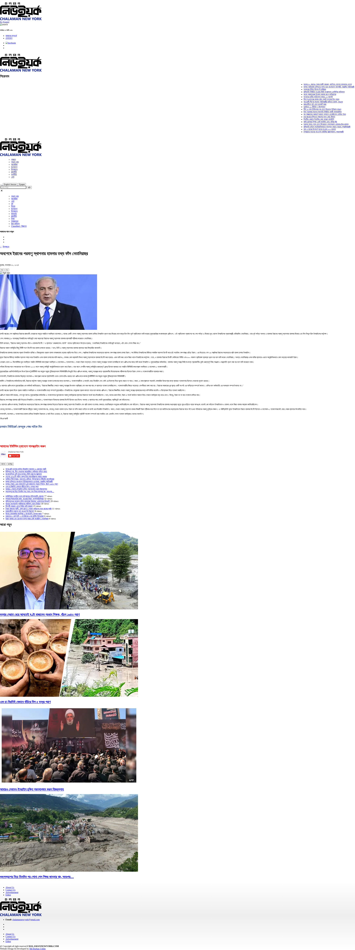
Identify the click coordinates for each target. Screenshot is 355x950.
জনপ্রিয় (10, 464)
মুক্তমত (14, 214)
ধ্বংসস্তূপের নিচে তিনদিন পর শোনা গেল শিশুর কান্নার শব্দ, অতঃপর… (30, 491)
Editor (8, 895)
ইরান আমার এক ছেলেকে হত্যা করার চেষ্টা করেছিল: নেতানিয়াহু (27, 518)
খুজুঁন (29, 187)
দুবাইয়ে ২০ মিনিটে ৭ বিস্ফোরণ (294, 107)
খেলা (12, 177)
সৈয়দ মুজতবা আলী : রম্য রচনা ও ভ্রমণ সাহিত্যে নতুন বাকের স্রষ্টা (29, 509)
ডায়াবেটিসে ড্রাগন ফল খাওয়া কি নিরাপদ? (20, 511)
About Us (10, 887)
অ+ (2, 270)
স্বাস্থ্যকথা (14, 221)
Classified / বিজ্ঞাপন (19, 226)
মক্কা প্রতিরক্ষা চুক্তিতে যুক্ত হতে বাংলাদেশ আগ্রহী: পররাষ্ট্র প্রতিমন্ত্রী (309, 87)
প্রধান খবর (15, 162)
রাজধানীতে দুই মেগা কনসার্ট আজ (295, 104)
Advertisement (12, 892)
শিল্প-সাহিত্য (15, 223)
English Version (10, 184)
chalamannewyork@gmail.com (26, 919)
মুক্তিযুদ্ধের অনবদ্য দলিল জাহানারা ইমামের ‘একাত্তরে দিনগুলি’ (28, 501)
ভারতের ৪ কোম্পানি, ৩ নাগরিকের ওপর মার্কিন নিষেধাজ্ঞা (25, 516)
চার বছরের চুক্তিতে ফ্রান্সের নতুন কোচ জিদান (299, 117)
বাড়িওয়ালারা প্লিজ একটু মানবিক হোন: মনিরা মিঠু (300, 122)
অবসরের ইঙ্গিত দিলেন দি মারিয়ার (295, 89)
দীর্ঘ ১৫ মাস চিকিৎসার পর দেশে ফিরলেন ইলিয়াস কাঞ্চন (302, 109)
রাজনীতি (14, 172)
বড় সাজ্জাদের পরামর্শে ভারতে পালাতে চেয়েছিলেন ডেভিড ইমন (305, 114)
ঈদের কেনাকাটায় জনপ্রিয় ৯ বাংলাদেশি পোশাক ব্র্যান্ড (24, 513)
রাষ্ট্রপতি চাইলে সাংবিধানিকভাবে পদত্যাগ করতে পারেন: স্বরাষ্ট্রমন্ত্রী (307, 127)
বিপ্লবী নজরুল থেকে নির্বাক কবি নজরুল (19, 506)
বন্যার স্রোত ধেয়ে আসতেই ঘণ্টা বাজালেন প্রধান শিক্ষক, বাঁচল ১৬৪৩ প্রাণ (32, 484)
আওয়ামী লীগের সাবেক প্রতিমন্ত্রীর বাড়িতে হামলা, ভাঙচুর (303, 102)
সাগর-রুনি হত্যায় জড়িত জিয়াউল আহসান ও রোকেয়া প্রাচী (26, 469)
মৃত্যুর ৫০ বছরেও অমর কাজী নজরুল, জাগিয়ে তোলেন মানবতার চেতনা (308, 84)
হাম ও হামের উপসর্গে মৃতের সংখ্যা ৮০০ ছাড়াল (300, 129)
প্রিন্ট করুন (6, 273)
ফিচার (13, 206)
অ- (7, 270)
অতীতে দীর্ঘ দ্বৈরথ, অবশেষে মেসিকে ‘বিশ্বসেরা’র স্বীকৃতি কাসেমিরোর (30, 479)
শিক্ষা (13, 219)
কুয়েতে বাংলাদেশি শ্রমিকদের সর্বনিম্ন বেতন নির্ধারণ (23, 504)
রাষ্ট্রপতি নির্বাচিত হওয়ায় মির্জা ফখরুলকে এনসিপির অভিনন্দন (304, 92)
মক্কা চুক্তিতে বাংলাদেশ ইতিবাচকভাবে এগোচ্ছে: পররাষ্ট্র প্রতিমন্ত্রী (29, 481)
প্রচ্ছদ (13, 159)
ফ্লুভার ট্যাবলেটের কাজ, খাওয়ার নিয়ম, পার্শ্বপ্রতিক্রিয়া (25, 499)
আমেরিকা (14, 164)
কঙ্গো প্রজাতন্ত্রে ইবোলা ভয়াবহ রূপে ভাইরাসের (300, 94)
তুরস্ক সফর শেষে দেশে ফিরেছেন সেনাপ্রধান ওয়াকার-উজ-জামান (306, 124)
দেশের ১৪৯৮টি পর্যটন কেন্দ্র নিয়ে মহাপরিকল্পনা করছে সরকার (26, 476)
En (1, 22)
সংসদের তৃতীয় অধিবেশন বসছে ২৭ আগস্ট (298, 97)
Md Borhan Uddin (37, 949)
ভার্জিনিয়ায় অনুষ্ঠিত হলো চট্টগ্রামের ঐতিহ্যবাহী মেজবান (25, 496)
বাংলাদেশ (14, 167)
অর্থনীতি (14, 174)
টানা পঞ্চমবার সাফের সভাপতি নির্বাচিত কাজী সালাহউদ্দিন (303, 112)
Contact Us (10, 890)
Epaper (6, 22)
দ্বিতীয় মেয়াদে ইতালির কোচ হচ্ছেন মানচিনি (299, 119)
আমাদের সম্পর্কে (11, 36)
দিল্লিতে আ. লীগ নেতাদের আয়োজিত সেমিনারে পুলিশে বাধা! (26, 471)
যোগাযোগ (9, 38)
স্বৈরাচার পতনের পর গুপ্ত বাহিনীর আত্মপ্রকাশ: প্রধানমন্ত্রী (304, 132)
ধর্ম (12, 204)
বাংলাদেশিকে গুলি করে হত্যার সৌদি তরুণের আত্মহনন (24, 474)
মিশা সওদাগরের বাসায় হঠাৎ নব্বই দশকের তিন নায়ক (302, 99)
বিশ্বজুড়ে (14, 169)
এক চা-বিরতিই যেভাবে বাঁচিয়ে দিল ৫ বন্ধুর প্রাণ (22, 486)
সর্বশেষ (3, 464)
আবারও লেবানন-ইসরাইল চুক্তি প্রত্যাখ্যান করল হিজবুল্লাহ (26, 489)
